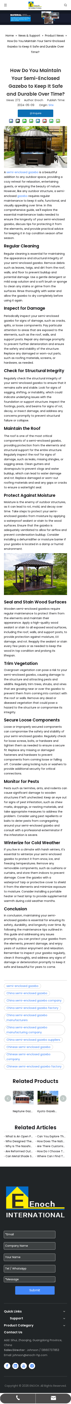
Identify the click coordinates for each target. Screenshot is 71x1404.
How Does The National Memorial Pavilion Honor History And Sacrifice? (51, 1141)
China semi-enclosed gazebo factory (32, 1008)
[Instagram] (32, 1366)
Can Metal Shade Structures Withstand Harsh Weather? (20, 1156)
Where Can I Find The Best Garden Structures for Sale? (51, 1156)
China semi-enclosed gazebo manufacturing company (27, 1029)
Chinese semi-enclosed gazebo (28, 1047)
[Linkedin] (15, 1366)
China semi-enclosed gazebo (27, 993)
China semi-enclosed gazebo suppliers (33, 1040)
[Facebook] (7, 1366)
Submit (34, 1290)
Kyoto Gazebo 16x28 (27, 1111)
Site (51, 105)
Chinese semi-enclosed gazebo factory (34, 1066)
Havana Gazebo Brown (51, 1111)
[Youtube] (24, 1366)
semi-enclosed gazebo (22, 172)
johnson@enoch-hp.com (30, 1355)
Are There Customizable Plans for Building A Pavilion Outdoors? (51, 1146)
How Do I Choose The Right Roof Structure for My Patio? (51, 1151)
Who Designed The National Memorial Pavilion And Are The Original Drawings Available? (20, 1141)
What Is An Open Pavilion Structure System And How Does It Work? (20, 1136)
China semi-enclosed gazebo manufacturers (27, 1017)
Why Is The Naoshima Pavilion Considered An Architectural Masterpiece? (20, 1146)
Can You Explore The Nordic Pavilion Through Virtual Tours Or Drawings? (51, 1136)
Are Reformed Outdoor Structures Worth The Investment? (20, 1151)
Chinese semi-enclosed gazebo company (28, 1056)
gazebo (22, 196)
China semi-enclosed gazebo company (34, 1000)
